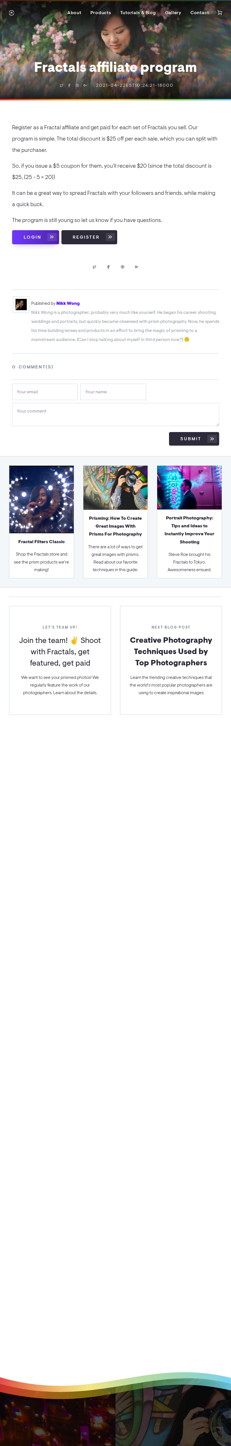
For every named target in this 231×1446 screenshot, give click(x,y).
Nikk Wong (68, 303)
